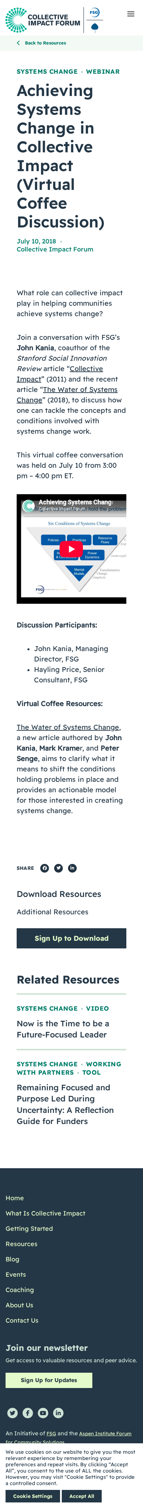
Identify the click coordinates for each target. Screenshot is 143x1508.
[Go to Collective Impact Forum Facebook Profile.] (28, 1413)
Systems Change (47, 71)
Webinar (103, 71)
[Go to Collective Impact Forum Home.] (54, 20)
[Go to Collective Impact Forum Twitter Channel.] (12, 1413)
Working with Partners (69, 1068)
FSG (51, 1433)
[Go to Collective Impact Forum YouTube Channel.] (43, 1413)
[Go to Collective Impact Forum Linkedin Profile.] (58, 1413)
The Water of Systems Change (68, 727)
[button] (130, 13)
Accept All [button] (81, 1496)
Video (97, 1008)
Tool (91, 1072)
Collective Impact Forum (55, 249)
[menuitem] (45, 1198)
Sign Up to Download (72, 938)
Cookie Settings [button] (32, 1496)
